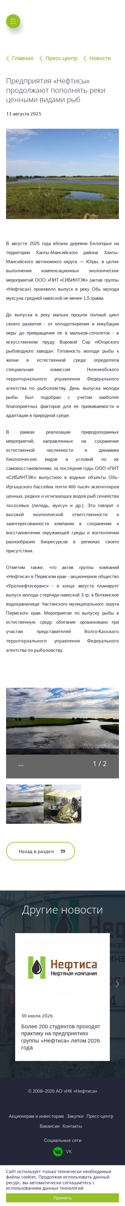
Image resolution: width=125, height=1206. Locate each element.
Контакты (72, 1126)
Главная (22, 58)
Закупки (75, 1116)
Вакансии (49, 1126)
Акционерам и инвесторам (36, 1116)
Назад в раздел (36, 851)
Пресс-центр (61, 58)
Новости (100, 58)
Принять (62, 1198)
